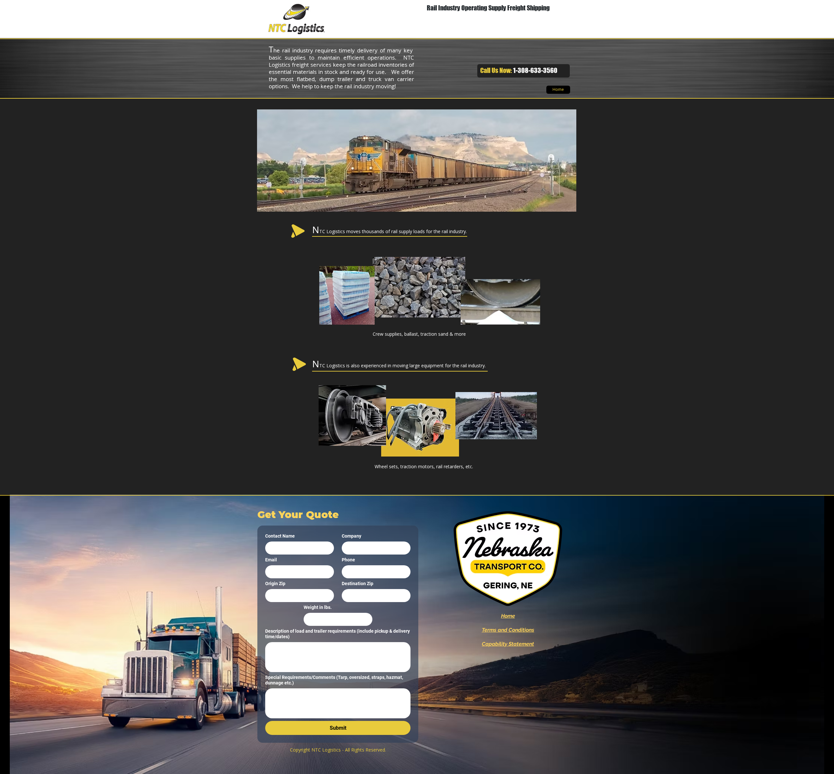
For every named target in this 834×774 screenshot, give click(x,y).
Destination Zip (357, 583)
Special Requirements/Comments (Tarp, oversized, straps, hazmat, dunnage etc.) (334, 680)
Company (351, 536)
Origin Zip (275, 583)
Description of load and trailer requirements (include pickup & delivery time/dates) (337, 633)
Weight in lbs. (318, 607)
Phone (348, 559)
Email (271, 559)
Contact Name (280, 536)
